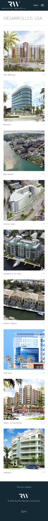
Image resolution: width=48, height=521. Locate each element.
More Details (25, 49)
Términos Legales (24, 487)
